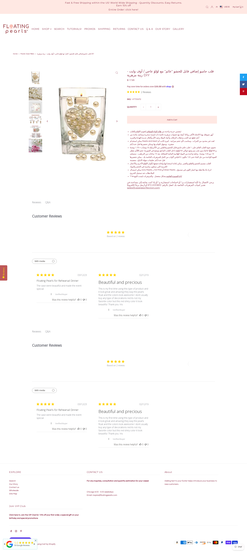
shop (45, 29)
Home (15, 54)
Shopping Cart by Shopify (44, 544)
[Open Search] (207, 6)
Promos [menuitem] (90, 29)
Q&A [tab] (47, 202)
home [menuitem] (35, 29)
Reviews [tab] (36, 202)
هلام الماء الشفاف (153, 132)
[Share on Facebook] (243, 77)
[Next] (116, 121)
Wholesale (14, 490)
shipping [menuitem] (104, 29)
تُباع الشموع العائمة (174, 176)
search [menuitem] (59, 29)
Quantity (132, 107)
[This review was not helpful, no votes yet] (84, 299)
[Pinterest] (21, 531)
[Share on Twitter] (243, 84)
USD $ (226, 7)
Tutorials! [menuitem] (74, 29)
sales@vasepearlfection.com (143, 187)
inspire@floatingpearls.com (105, 495)
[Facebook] (11, 531)
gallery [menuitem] (178, 29)
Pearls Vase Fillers (27, 54)
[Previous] (47, 121)
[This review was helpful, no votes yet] (79, 299)
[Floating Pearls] (9, 547)
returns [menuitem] (119, 29)
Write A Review (198, 234)
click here (132, 9)
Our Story (13, 484)
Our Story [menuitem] (162, 29)
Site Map (13, 494)
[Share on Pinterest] (243, 91)
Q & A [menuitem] (149, 29)
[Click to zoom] (116, 72)
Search (12, 481)
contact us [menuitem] (136, 29)
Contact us (14, 487)
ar (217, 7)
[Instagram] (16, 531)
